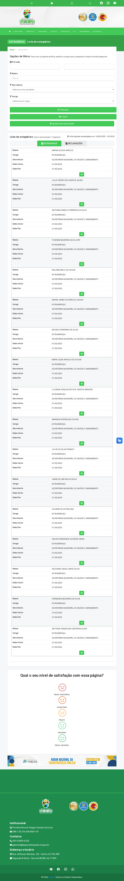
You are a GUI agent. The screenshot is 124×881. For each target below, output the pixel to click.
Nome (14, 73)
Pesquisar (64, 110)
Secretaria (16, 85)
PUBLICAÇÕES (97, 31)
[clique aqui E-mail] (51, 869)
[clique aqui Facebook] (58, 869)
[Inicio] (10, 31)
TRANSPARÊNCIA (84, 31)
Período (16, 62)
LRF (74, 31)
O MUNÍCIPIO (30, 31)
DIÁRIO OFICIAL (65, 31)
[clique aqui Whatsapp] (73, 869)
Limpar (64, 117)
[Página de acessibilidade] (72, 3)
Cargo (14, 96)
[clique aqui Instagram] (65, 869)
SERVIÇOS (54, 31)
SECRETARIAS (42, 31)
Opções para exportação (63, 123)
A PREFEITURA (18, 31)
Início (12, 49)
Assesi (51, 877)
